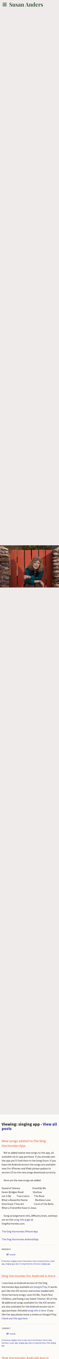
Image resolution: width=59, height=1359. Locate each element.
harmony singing (10, 1261)
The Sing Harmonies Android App (20, 1239)
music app (14, 1342)
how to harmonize (25, 1261)
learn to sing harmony (24, 1263)
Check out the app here (15, 1318)
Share (13, 1254)
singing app (10, 1263)
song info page (22, 1219)
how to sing (22, 1340)
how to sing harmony (41, 1261)
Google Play (40, 1286)
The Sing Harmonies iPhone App (20, 1231)
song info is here (37, 1310)
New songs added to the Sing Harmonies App (24, 1143)
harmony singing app (42, 1263)
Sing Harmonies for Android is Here (28, 1276)
